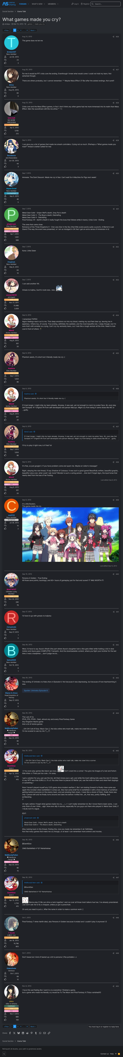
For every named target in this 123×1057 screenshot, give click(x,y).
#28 (117, 103)
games (30, 24)
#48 (117, 918)
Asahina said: (29, 394)
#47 (117, 877)
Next (32, 30)
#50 (117, 986)
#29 (117, 140)
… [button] (24, 30)
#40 (117, 574)
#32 (117, 247)
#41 (117, 612)
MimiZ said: (28, 432)
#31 (117, 209)
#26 (117, 37)
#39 (117, 500)
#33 (117, 280)
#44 (117, 713)
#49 (117, 953)
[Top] (115, 1054)
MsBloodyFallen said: (32, 756)
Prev (7, 30)
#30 (117, 173)
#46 (117, 840)
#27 (117, 70)
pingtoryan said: (30, 818)
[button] (28, 4)
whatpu (7, 24)
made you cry (40, 24)
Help (112, 1054)
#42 (117, 645)
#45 (117, 751)
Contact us (105, 1054)
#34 (117, 315)
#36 (117, 389)
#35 (117, 353)
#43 (117, 678)
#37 (117, 426)
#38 (117, 462)
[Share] (113, 37)
